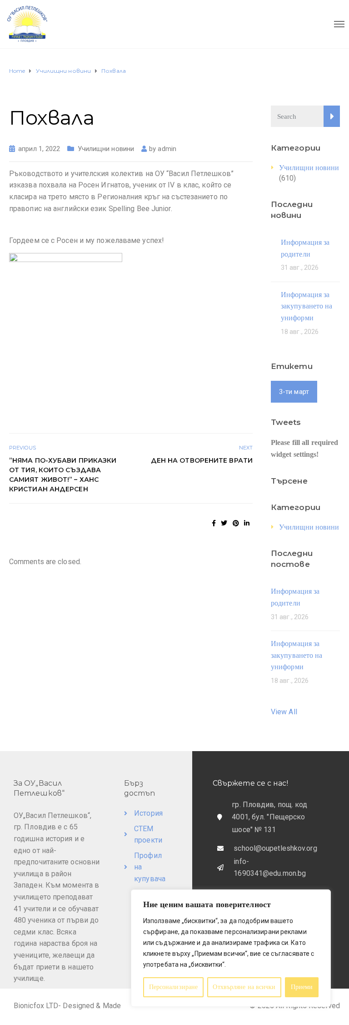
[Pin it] (236, 523)
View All (284, 711)
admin (167, 149)
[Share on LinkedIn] (246, 523)
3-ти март (294, 392)
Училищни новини (106, 149)
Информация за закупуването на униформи (307, 306)
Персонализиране (173, 987)
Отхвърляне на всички (244, 987)
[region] (231, 948)
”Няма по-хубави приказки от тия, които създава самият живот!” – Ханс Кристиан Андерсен (62, 474)
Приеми (302, 987)
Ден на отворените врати (202, 460)
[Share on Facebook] (214, 523)
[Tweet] (224, 523)
